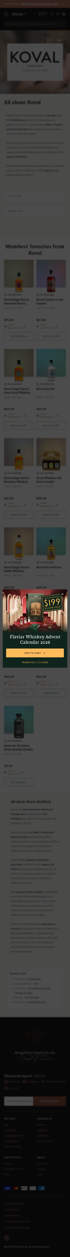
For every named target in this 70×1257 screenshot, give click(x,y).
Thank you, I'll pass (35, 662)
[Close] (62, 594)
